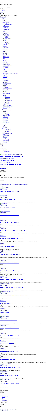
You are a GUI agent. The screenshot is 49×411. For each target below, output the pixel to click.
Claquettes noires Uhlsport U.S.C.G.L (9, 375)
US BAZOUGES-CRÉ (6, 34)
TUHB (4, 69)
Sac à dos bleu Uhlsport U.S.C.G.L (8, 320)
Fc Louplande (4, 31)
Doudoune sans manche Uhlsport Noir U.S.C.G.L (12, 279)
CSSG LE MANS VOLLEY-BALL (7, 105)
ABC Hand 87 (4, 46)
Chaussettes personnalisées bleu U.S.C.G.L (10, 367)
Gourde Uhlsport (4, 312)
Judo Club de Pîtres (5, 118)
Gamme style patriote (7, 102)
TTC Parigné (4, 134)
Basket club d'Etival (5, 76)
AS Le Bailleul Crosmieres (6, 26)
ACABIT (4, 125)
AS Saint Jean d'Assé (5, 27)
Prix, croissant (14, 184)
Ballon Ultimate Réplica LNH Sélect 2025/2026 (11, 156)
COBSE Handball (5, 53)
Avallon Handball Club (5, 49)
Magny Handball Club (5, 63)
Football (3, 18)
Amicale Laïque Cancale (6, 47)
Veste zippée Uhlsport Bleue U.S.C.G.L (9, 222)
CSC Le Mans (4, 52)
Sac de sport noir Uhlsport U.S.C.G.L (9, 328)
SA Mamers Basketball (5, 87)
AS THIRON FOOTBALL (6, 28)
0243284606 (1, 407)
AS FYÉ (4, 25)
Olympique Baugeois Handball (6, 64)
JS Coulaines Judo (5, 121)
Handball (3, 45)
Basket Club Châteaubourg (6, 74)
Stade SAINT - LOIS (5, 89)
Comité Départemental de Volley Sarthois (8, 106)
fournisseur (3, 168)
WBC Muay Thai (5, 127)
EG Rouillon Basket (5, 80)
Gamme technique (7, 101)
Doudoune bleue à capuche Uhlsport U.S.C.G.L (11, 287)
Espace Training (5, 149)
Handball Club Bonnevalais (6, 57)
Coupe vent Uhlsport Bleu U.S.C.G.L (9, 270)
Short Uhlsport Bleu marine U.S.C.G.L (9, 263)
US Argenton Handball (5, 70)
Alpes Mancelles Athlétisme (6, 132)
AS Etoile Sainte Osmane (6, 22)
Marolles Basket (5, 84)
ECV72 (4, 55)
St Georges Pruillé (5, 33)
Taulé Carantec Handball (6, 67)
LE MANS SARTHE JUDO (6, 122)
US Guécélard (4, 40)
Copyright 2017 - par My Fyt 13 (4, 410)
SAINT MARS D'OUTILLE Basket (7, 88)
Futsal (2, 128)
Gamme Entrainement (7, 97)
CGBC (4, 78)
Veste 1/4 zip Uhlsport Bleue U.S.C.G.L (9, 215)
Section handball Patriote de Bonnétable (7, 65)
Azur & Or (4, 95)
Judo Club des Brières (5, 116)
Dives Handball (5, 54)
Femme (5, 94)
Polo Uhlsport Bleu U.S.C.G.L (7, 199)
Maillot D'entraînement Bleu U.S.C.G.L (10, 191)
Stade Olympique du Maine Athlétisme (7, 133)
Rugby (2, 92)
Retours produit (3, 397)
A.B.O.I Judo (4, 112)
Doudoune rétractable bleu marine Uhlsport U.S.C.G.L (13, 295)
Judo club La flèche (5, 117)
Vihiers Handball (5, 71)
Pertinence (5, 184)
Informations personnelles (5, 396)
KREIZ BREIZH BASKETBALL (7, 83)
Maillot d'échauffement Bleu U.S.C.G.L (10, 246)
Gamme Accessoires (7, 131)
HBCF (4, 58)
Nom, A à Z (8, 184)
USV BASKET (5, 91)
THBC (4, 68)
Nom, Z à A (11, 184)
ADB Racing (4, 138)
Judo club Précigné (5, 119)
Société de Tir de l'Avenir (6, 140)
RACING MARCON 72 (6, 103)
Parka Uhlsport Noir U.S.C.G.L (8, 303)
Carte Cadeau (1, 172)
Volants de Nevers (5, 142)
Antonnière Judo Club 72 (6, 114)
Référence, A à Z (22, 184)
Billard (2, 109)
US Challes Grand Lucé (6, 35)
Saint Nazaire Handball (5, 66)
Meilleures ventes (2, 184)
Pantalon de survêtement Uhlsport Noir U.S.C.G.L (12, 230)
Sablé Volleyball (5, 108)
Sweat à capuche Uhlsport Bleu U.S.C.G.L (10, 254)
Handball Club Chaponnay (6, 56)
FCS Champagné (5, 30)
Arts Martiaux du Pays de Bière (6, 115)
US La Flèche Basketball (6, 90)
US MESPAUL (5, 44)
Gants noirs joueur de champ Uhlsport (9, 383)
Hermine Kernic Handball (6, 61)
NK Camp (4, 86)
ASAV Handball (5, 48)
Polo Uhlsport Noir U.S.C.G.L (7, 207)
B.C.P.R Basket (5, 77)
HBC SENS (4, 60)
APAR (4, 126)
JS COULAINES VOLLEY (6, 107)
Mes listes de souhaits (4, 400)
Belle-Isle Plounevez (5, 50)
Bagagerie (6, 96)
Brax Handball (4, 51)
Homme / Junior (6, 113)
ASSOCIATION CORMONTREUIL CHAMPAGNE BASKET (10, 73)
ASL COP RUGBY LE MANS (6, 93)
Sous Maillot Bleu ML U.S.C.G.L (8, 343)
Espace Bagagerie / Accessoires (8, 24)
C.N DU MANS (5, 136)
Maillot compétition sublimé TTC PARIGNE (11, 164)
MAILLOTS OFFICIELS (8, 129)
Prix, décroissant (18, 184)
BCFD (4, 75)
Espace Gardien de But (7, 43)
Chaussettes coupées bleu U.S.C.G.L (9, 351)
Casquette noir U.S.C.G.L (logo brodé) (9, 335)
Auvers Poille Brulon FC (6, 29)
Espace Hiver (6, 21)
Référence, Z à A (26, 184)
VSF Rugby (4, 104)
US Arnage (4, 111)
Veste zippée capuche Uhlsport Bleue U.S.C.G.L (12, 238)
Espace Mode (6, 36)
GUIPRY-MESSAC (5, 82)
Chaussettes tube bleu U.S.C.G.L (8, 359)
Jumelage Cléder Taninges (6, 139)
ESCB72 (4, 81)
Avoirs (2, 398)
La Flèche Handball (5, 62)
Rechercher (8, 7)
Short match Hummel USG (7, 160)
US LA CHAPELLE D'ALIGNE (7, 38)
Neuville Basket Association (6, 85)
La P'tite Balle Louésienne (6, 135)
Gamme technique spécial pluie (8, 100)
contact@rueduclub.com (3, 17)
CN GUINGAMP (5, 137)
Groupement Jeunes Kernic (6, 32)
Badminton (3, 141)
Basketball (3, 72)
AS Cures (4, 20)
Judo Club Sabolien (5, 120)
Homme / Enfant (8, 98)
